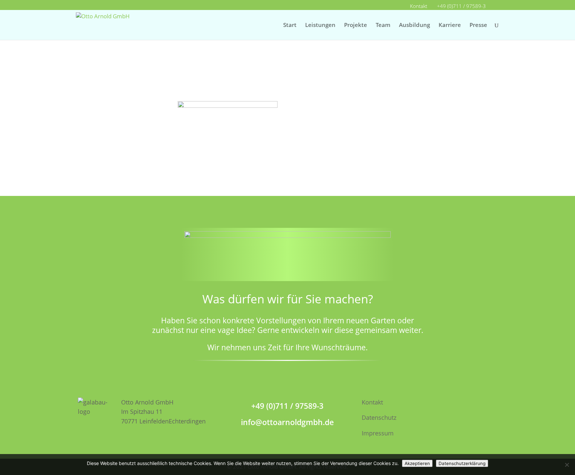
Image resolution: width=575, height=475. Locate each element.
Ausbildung (414, 26)
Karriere (450, 26)
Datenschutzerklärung (462, 463)
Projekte (355, 26)
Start (289, 26)
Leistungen (320, 26)
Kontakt (418, 6)
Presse (478, 26)
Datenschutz (379, 417)
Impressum (378, 433)
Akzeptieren (417, 463)
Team (383, 26)
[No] (566, 464)
